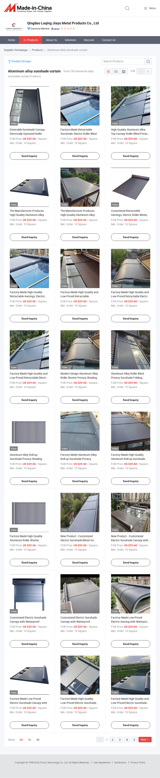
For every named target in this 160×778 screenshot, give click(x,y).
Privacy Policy (138, 762)
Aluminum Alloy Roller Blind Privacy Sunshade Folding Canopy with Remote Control (128, 378)
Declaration (120, 762)
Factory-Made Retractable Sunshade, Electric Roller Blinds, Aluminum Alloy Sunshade (79, 134)
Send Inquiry (29, 156)
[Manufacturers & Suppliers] (28, 7)
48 (37, 740)
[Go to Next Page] (148, 71)
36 (29, 740)
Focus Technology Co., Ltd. (54, 762)
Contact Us (109, 40)
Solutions (70, 40)
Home (11, 40)
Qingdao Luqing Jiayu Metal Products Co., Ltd (63, 23)
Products (32, 40)
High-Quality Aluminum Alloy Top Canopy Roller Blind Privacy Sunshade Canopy (130, 134)
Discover (89, 40)
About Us (51, 40)
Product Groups (21, 61)
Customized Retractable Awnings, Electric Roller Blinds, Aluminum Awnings (129, 215)
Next (143, 739)
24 (21, 739)
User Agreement (101, 762)
